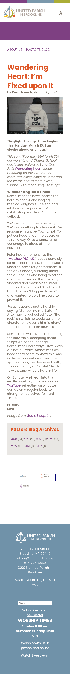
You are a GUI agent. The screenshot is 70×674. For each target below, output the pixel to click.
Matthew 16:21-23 (22, 259)
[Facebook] (32, 593)
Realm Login (35, 580)
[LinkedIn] (43, 593)
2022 (14, 446)
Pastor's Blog (38, 50)
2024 (39, 439)
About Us (14, 50)
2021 (27, 446)
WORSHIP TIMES (35, 620)
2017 (39, 446)
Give (19, 580)
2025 (26, 439)
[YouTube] (21, 593)
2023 (50, 439)
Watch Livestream (35, 655)
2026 (14, 439)
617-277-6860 (35, 563)
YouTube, (14, 385)
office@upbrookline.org (35, 558)
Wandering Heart (28, 169)
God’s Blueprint (38, 415)
